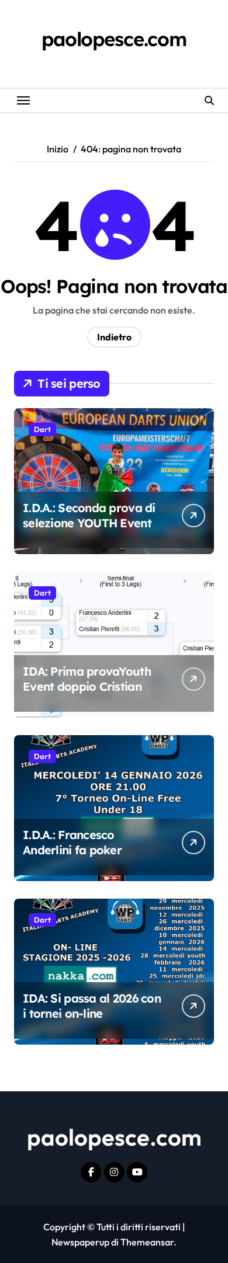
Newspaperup (80, 1242)
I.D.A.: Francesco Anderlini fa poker (72, 842)
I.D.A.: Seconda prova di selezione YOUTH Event (89, 515)
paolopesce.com (114, 39)
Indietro (114, 337)
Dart (42, 429)
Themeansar (147, 1242)
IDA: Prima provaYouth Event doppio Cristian (87, 679)
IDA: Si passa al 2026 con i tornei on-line (92, 1006)
